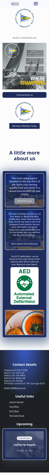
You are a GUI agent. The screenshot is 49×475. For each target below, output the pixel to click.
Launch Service (16, 402)
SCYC (15, 3)
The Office (14, 406)
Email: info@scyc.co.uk (14, 388)
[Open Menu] (36, 4)
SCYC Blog (14, 411)
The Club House (16, 415)
